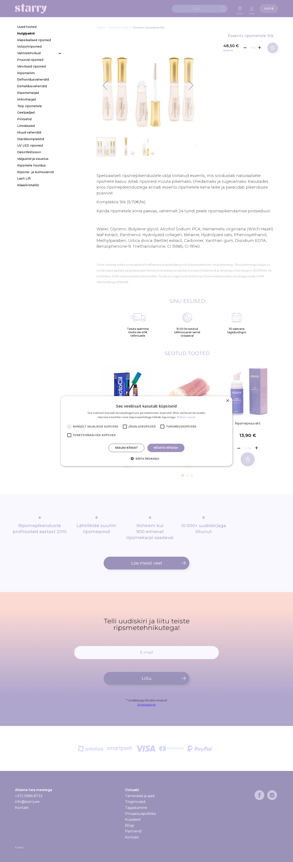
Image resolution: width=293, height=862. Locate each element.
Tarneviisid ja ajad (140, 796)
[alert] (146, 431)
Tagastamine (136, 808)
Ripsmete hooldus (119, 27)
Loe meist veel (146, 563)
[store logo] (31, 9)
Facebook (259, 795)
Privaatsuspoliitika (140, 814)
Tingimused (135, 802)
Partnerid (133, 831)
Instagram (272, 795)
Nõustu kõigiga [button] (166, 448)
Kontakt (22, 808)
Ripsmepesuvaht (247, 423)
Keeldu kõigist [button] (126, 448)
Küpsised (132, 819)
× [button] (227, 400)
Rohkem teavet (186, 417)
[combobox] (200, 9)
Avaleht (101, 27)
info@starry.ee (27, 802)
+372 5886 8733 (28, 796)
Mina (252, 12)
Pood (240, 12)
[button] (105, 85)
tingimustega (146, 704)
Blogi (129, 825)
